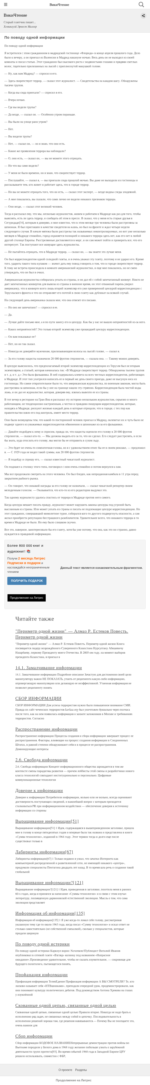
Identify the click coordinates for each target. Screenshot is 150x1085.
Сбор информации (33, 1036)
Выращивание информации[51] (47, 821)
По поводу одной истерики (42, 944)
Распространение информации (46, 729)
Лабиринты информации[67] (44, 852)
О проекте (65, 1069)
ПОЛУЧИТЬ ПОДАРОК (27, 580)
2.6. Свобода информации (41, 759)
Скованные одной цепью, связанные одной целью (65, 1005)
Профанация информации (41, 974)
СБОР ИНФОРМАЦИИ (38, 698)
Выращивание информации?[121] (49, 882)
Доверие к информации (39, 790)
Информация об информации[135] (50, 913)
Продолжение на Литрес (26, 597)
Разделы (81, 1069)
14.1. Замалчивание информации (48, 667)
